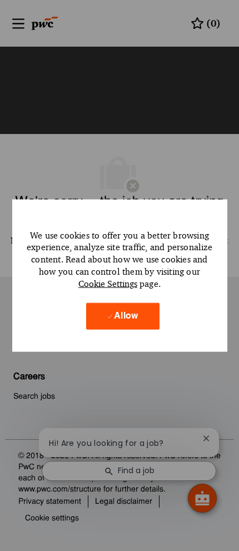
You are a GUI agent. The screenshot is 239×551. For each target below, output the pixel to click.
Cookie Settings (107, 283)
